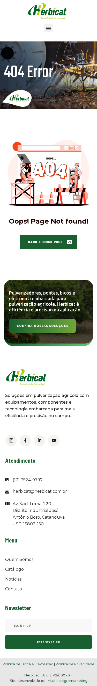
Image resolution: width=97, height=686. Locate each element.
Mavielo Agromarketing (67, 680)
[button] (48, 28)
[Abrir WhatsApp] (84, 673)
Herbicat (32, 675)
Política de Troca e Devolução (28, 664)
